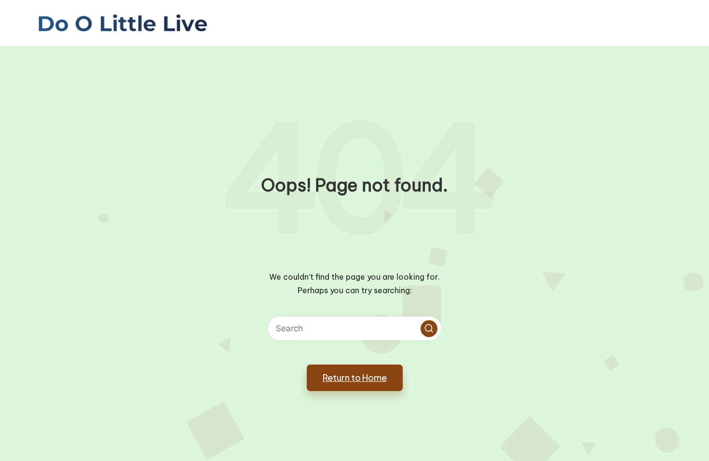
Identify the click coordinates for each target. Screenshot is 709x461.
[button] (429, 328)
